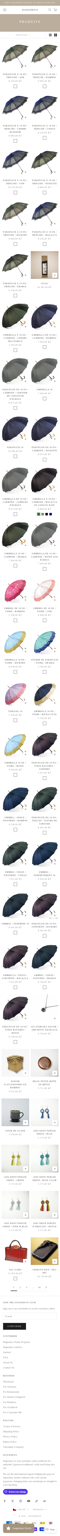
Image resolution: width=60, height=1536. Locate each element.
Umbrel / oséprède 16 (15, 924)
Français (38, 1509)
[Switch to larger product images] (50, 35)
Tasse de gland (15, 1131)
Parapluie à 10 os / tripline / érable (15, 285)
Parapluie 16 (15, 447)
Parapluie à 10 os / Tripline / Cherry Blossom (15, 129)
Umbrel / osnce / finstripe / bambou (15, 819)
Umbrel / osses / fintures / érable (44, 976)
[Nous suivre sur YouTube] (28, 1501)
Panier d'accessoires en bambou (15, 1084)
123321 (44, 283)
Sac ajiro (15, 1270)
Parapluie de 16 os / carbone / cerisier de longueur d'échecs (15, 394)
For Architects (10, 1407)
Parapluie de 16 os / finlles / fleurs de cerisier (45, 820)
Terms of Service (11, 1426)
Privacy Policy (10, 1436)
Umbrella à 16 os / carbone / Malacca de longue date (44, 502)
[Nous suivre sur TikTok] (36, 1501)
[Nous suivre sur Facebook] (4, 1501)
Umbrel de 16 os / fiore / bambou (15, 610)
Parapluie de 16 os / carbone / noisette (45, 449)
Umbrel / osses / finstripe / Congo (15, 873)
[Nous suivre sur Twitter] (12, 1501)
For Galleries (9, 1386)
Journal (7, 1352)
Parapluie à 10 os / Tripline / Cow (15, 182)
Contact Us (8, 1367)
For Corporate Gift (12, 1412)
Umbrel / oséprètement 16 (44, 873)
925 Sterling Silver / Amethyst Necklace (44, 1028)
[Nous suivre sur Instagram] (20, 1501)
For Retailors (9, 1402)
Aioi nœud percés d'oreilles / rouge (45, 1225)
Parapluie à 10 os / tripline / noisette (44, 182)
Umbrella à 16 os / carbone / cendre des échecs (15, 338)
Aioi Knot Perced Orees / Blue (44, 1132)
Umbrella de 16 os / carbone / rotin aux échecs (44, 557)
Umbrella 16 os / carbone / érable (15, 555)
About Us (8, 1362)
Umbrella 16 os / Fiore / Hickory (15, 661)
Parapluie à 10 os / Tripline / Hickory (15, 233)
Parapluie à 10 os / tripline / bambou (44, 75)
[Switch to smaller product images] (55, 35)
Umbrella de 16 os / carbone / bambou (44, 336)
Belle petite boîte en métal (45, 1083)
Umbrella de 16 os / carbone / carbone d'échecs (15, 502)
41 (39, 1287)
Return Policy (10, 1441)
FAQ (5, 1357)
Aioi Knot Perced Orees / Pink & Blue (15, 1225)
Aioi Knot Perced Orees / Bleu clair (45, 1178)
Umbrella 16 (45, 390)
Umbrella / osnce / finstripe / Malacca (15, 976)
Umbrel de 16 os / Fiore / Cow (44, 610)
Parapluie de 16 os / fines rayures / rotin (15, 1030)
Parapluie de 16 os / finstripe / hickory (45, 925)
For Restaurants (11, 1391)
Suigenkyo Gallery (12, 1347)
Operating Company (13, 1446)
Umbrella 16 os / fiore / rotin (15, 764)
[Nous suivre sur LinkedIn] (44, 1501)
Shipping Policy (11, 1431)
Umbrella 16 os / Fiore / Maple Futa (44, 713)
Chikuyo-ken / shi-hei (44, 1271)
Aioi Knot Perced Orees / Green (15, 1178)
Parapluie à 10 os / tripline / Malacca (44, 233)
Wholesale (8, 1381)
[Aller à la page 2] (46, 1287)
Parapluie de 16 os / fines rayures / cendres (45, 766)
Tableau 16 (15, 711)
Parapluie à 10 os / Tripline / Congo (44, 127)
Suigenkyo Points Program (16, 1341)
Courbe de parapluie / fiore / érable (44, 661)
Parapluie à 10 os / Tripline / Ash (15, 75)
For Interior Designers (14, 1396)
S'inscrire (15, 1326)
